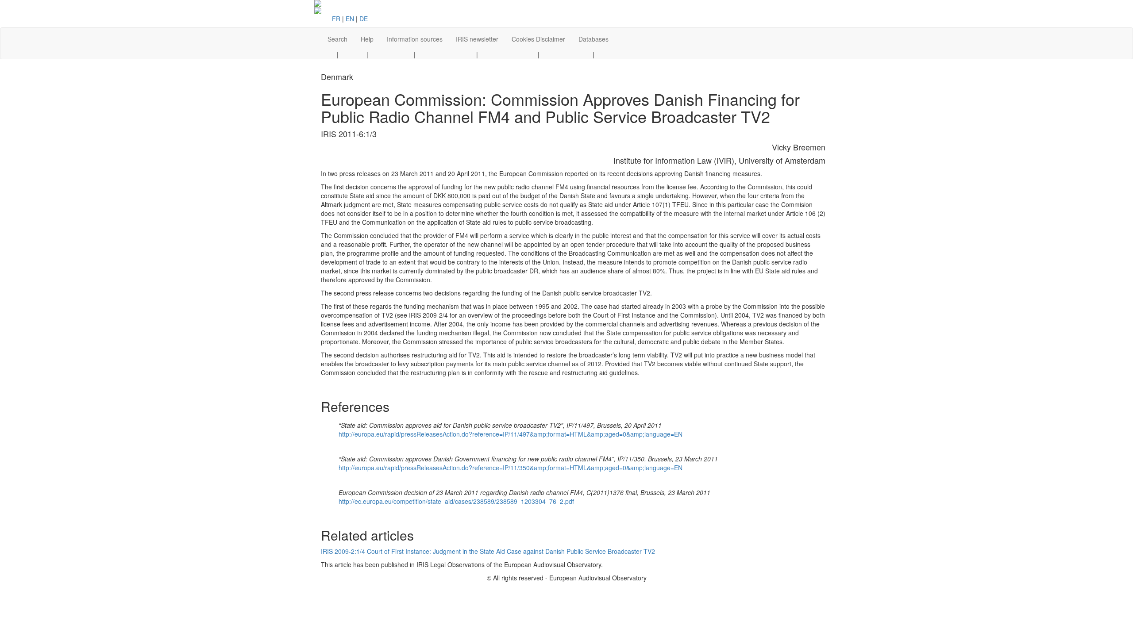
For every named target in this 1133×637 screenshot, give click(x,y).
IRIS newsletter (477, 39)
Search (337, 39)
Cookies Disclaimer (538, 39)
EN (350, 18)
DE (363, 18)
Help (367, 39)
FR (336, 18)
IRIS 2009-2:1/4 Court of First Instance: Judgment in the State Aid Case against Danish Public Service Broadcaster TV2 (488, 551)
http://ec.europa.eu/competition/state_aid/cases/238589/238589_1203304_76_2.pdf (456, 501)
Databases (593, 39)
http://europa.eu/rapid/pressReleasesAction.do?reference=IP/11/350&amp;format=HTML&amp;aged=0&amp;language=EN (510, 467)
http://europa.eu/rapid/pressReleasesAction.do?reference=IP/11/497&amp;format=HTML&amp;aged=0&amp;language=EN (510, 434)
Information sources (415, 39)
